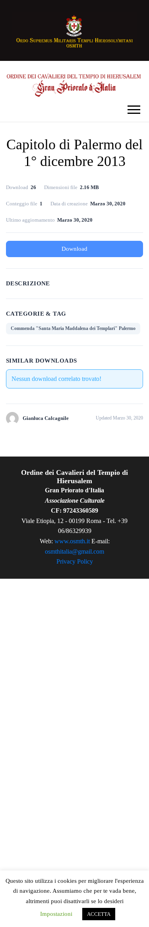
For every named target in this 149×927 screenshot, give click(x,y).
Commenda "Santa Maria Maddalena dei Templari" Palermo (73, 328)
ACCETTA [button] (98, 914)
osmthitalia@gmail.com (74, 551)
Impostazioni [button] (56, 914)
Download (74, 249)
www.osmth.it (72, 541)
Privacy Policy (74, 561)
